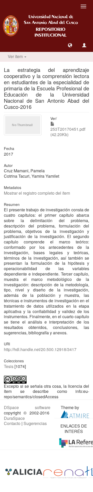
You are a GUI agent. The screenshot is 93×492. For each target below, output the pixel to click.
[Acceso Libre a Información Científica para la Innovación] (24, 472)
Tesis (8, 366)
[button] (70, 45)
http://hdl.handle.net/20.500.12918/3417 (40, 349)
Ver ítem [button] (16, 56)
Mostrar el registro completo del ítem (37, 193)
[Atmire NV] (75, 414)
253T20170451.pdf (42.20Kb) (67, 131)
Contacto (12, 423)
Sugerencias (35, 423)
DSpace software (27, 407)
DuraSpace (14, 418)
